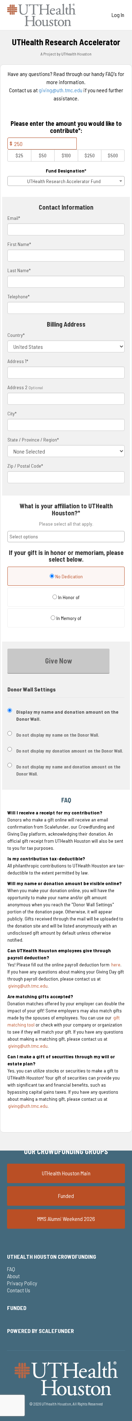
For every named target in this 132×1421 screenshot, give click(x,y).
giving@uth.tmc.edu (60, 90)
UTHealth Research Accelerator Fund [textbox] (64, 181)
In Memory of (68, 618)
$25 (19, 155)
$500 (113, 155)
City (12, 413)
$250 (89, 155)
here (115, 964)
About (13, 1276)
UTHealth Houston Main (66, 1173)
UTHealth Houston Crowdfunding (51, 1256)
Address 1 (17, 361)
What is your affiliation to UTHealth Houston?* (66, 510)
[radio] (66, 577)
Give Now (58, 660)
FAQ (11, 1268)
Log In (118, 14)
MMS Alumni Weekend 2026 (66, 1218)
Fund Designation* (66, 171)
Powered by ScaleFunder (40, 1330)
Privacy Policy (22, 1283)
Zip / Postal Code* (25, 466)
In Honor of (68, 597)
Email (13, 218)
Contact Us (18, 1290)
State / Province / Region (33, 440)
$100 (66, 155)
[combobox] (66, 181)
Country (16, 335)
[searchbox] (66, 536)
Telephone (18, 296)
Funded (66, 1195)
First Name (19, 244)
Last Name (19, 270)
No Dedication (68, 576)
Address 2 (17, 387)
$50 (42, 155)
